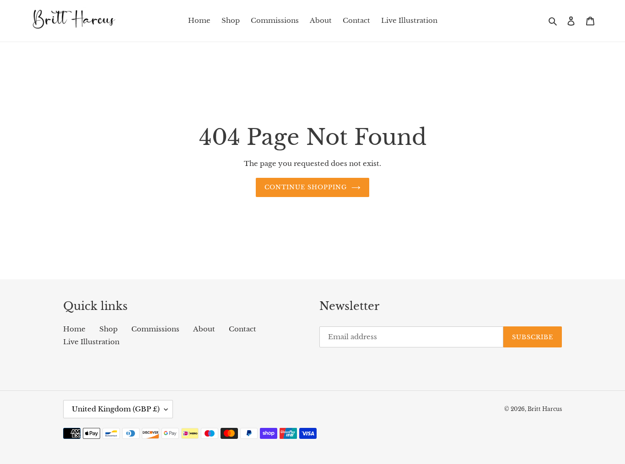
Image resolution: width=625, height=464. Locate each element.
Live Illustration (91, 341)
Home (74, 329)
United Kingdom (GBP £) (116, 409)
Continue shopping (305, 187)
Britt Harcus (545, 408)
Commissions (155, 329)
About (204, 329)
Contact (242, 329)
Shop (108, 329)
